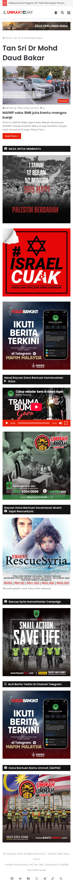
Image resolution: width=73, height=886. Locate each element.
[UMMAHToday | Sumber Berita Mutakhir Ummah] (20, 12)
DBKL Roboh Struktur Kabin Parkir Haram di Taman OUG (38, 3)
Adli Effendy (10, 108)
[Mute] (60, 423)
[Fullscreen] (66, 423)
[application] (36, 407)
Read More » (12, 136)
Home (8, 38)
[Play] (7, 423)
